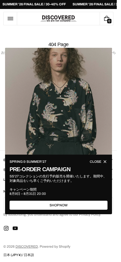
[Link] (58, 4)
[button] (10, 18)
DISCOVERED (26, 247)
